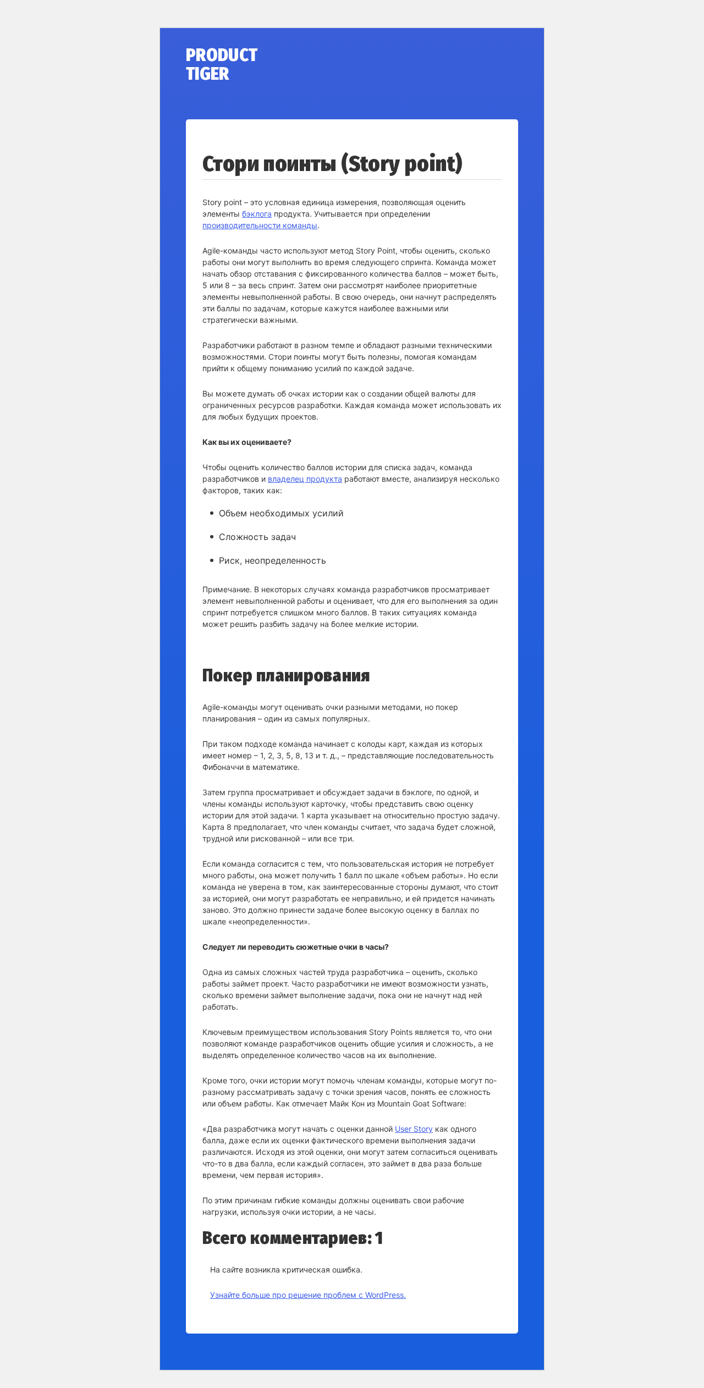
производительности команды (259, 225)
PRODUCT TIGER (221, 64)
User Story (414, 1128)
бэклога (257, 213)
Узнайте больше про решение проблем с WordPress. (308, 1294)
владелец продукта (305, 478)
